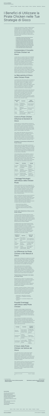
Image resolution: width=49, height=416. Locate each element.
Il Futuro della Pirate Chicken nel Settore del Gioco (24, 47)
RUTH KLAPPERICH (7, 3)
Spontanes (34, 6)
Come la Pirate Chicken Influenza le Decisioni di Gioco (24, 39)
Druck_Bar (19, 6)
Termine (30, 6)
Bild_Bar (16, 6)
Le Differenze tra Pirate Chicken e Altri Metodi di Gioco (24, 44)
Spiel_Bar (26, 6)
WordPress (43, 412)
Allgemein (33, 373)
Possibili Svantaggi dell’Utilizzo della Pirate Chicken (24, 46)
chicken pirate (17, 28)
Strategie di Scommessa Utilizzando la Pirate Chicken (24, 40)
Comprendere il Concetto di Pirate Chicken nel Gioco (24, 37)
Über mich (12, 6)
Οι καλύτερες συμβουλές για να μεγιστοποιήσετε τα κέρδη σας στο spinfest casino (10, 398)
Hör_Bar (23, 6)
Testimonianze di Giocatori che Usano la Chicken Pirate (25, 45)
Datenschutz (39, 6)
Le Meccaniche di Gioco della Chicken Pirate (23, 38)
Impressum (43, 6)
